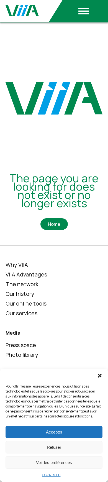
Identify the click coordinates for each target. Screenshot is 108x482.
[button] (99, 375)
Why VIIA (17, 264)
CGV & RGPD (51, 475)
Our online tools (26, 303)
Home (54, 224)
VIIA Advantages (26, 274)
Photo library (22, 354)
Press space (21, 345)
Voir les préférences (54, 462)
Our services (21, 313)
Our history (20, 294)
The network (22, 284)
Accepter (54, 432)
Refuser (54, 447)
